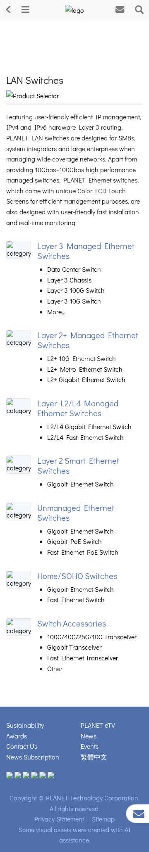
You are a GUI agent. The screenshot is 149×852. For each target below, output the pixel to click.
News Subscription (32, 756)
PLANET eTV (98, 725)
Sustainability (25, 725)
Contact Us (21, 746)
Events (90, 746)
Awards (16, 735)
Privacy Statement (59, 818)
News (88, 735)
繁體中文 (94, 756)
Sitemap (103, 818)
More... (56, 311)
